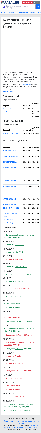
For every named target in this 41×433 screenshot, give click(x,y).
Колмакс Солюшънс (12, 406)
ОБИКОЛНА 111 (21, 267)
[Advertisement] (20, 49)
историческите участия (27, 89)
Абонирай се (27, 2)
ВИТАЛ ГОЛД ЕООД (10, 156)
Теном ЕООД (8, 219)
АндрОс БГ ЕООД (9, 150)
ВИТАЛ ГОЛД (20, 281)
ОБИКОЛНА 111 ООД (11, 208)
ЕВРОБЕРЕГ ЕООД (10, 162)
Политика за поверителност (28, 421)
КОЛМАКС (27, 84)
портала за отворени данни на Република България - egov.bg (21, 426)
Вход (37, 2)
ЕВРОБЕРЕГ (19, 245)
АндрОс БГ (19, 296)
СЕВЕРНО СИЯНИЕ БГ (23, 274)
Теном (17, 303)
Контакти (21, 423)
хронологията (8, 91)
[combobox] (18, 6)
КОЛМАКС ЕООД (9, 168)
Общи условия (9, 421)
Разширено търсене (27, 12)
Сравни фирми (8, 12)
